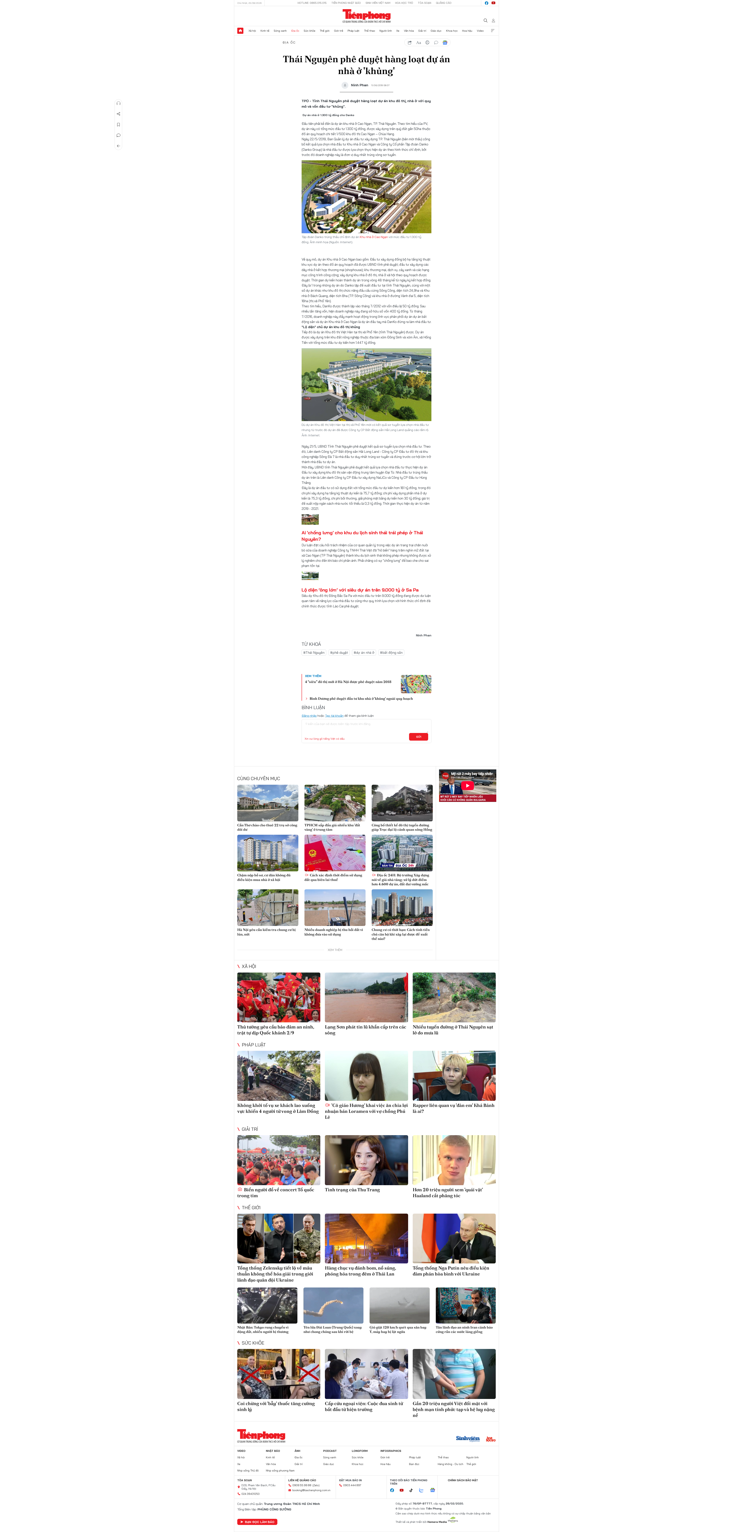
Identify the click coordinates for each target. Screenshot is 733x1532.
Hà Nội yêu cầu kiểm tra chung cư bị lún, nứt (266, 931)
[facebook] (486, 3)
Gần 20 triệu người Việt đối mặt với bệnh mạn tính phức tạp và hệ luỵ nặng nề (454, 1409)
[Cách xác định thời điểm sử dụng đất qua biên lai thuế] (335, 853)
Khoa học (452, 30)
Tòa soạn (424, 3)
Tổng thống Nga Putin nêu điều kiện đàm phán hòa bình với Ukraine (451, 1271)
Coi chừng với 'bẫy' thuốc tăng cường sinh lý (276, 1406)
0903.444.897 (352, 1485)
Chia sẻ (118, 114)
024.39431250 (250, 1494)
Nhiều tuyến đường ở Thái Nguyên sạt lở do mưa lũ (453, 1030)
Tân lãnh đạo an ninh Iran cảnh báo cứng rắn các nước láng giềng (464, 1329)
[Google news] (434, 1490)
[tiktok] (413, 1490)
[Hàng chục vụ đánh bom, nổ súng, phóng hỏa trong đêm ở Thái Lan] (366, 1238)
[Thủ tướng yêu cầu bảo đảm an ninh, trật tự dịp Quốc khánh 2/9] (278, 997)
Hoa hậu (467, 30)
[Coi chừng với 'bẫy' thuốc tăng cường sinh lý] (278, 1374)
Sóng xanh (280, 30)
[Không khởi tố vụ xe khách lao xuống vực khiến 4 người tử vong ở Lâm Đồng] (278, 1076)
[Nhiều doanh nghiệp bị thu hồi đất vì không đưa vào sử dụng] (335, 907)
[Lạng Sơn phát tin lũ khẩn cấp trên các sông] (366, 997)
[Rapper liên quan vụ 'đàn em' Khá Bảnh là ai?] (454, 1076)
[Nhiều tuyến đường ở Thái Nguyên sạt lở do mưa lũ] (454, 997)
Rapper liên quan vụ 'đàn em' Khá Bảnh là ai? (454, 1108)
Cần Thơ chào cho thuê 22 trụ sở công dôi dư (267, 827)
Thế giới (324, 30)
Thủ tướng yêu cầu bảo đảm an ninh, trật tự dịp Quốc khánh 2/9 (275, 1030)
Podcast (330, 1451)
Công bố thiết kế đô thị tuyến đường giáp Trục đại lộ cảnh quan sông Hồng (402, 827)
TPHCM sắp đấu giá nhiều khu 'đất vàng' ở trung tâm (332, 827)
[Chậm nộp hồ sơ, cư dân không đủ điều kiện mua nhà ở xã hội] (267, 853)
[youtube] (493, 3)
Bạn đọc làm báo (259, 1522)
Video (480, 30)
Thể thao (369, 30)
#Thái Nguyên (314, 652)
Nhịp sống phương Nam (280, 1470)
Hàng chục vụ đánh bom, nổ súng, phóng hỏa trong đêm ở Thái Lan (360, 1271)
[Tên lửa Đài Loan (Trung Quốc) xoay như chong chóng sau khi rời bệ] (334, 1305)
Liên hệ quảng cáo (302, 1480)
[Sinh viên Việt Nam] (468, 1439)
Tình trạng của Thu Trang (352, 1190)
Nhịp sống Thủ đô (248, 1470)
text (418, 42)
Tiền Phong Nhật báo (346, 3)
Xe (397, 30)
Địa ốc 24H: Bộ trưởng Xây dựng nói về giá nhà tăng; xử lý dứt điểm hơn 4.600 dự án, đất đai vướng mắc (400, 879)
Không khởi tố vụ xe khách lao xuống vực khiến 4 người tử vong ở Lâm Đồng (278, 1108)
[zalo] (423, 1490)
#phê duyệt (339, 652)
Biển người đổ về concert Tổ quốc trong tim (275, 1193)
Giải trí (422, 30)
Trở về (118, 146)
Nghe (118, 103)
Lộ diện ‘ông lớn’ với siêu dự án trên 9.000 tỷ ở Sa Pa (360, 590)
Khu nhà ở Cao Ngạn (374, 237)
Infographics (390, 1451)
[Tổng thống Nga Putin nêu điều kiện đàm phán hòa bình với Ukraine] (454, 1238)
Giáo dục (436, 30)
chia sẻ (410, 42)
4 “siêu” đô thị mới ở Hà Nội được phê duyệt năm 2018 (348, 682)
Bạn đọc (414, 1464)
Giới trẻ (338, 30)
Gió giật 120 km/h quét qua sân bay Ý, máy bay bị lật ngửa (398, 1329)
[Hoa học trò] (491, 1439)
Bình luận (118, 135)
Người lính (385, 30)
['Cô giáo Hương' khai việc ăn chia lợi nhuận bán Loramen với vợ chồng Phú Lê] (366, 1076)
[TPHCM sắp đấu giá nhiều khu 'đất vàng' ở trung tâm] (335, 803)
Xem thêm (493, 31)
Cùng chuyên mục (258, 778)
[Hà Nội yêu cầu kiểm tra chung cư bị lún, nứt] (267, 907)
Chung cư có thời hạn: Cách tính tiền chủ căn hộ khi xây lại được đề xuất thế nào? (401, 934)
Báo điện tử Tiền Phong (367, 16)
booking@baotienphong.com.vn (311, 1490)
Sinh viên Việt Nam (378, 3)
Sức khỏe (309, 30)
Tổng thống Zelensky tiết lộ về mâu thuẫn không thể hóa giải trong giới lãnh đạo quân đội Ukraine (275, 1274)
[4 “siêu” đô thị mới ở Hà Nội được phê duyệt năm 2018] (416, 684)
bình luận (436, 42)
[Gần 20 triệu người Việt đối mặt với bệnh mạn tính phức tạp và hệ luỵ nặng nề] (454, 1374)
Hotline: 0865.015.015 (312, 3)
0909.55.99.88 (301, 1485)
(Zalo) (316, 1485)
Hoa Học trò (404, 3)
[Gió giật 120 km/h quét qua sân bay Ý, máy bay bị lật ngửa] (400, 1305)
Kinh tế (265, 30)
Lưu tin (118, 124)
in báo (427, 42)
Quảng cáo (443, 3)
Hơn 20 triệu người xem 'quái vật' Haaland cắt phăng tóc (448, 1193)
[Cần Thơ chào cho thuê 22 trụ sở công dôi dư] (267, 803)
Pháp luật (353, 30)
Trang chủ (240, 31)
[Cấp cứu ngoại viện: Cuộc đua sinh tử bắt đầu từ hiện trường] (366, 1374)
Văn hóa (409, 30)
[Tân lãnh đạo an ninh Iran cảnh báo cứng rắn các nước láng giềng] (466, 1305)
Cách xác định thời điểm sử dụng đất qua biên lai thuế (333, 877)
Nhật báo (273, 1451)
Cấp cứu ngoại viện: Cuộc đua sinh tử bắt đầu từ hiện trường (364, 1406)
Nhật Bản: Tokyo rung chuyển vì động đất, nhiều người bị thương (263, 1329)
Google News (445, 42)
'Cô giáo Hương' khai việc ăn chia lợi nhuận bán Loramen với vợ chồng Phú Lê (366, 1111)
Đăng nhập (309, 716)
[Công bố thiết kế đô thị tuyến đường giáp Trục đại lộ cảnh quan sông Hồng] (402, 803)
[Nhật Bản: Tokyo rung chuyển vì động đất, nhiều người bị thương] (267, 1305)
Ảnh (297, 1451)
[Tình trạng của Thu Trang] (366, 1160)
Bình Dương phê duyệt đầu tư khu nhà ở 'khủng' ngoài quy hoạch (361, 698)
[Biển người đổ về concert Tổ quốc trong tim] (278, 1160)
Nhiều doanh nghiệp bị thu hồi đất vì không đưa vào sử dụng (333, 931)
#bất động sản (391, 652)
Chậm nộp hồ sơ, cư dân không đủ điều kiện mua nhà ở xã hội (264, 877)
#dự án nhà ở (364, 652)
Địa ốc (295, 30)
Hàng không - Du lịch (450, 1464)
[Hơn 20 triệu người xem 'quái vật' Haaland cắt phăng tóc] (454, 1160)
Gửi (418, 737)
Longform (360, 1451)
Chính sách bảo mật (463, 1480)
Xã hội (252, 30)
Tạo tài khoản (334, 716)
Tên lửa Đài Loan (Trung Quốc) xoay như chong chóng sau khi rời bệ (333, 1329)
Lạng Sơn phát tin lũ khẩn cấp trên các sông (365, 1030)
